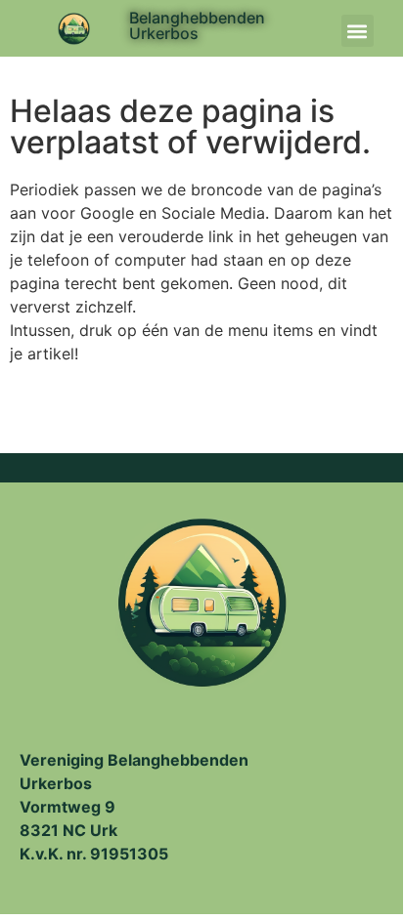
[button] (357, 31)
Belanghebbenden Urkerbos (197, 25)
